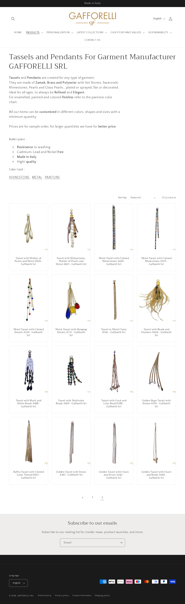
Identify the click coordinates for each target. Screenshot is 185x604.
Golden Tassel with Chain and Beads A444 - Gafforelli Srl (156, 475)
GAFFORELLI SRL (26, 596)
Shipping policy (102, 595)
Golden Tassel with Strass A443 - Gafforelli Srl (71, 473)
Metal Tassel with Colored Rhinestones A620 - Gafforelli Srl (114, 261)
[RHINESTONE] (29, 177)
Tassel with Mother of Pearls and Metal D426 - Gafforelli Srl (29, 261)
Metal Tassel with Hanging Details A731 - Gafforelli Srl (71, 332)
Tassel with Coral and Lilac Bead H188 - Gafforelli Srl (113, 403)
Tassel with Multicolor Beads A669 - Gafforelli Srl (71, 402)
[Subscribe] (121, 542)
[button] (13, 19)
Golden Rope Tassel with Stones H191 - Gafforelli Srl (156, 403)
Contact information (81, 595)
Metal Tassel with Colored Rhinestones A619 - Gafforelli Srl (156, 261)
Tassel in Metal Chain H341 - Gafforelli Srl (114, 331)
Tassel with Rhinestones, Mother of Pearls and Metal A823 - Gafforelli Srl (71, 261)
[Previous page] (83, 498)
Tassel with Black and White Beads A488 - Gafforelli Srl (28, 403)
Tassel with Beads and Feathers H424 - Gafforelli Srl (156, 332)
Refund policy (44, 595)
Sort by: (122, 197)
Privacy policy (62, 595)
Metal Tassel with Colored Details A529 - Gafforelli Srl (29, 332)
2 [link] (102, 497)
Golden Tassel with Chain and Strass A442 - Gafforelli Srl (114, 475)
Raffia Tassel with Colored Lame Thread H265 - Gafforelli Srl (28, 475)
